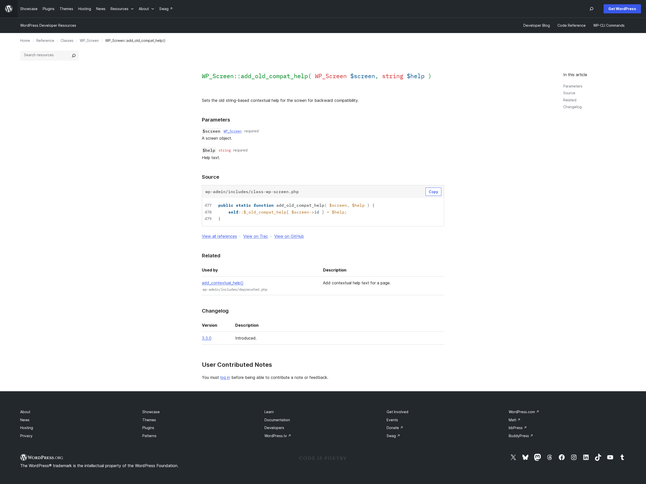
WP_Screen (89, 40)
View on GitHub (289, 236)
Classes (67, 40)
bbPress (518, 428)
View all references (219, 236)
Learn (269, 412)
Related (569, 100)
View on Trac (255, 236)
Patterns (149, 436)
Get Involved (397, 412)
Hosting (26, 428)
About (25, 412)
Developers (274, 428)
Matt (515, 420)
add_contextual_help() (223, 282)
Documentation (277, 420)
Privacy (26, 436)
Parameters (572, 86)
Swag (393, 436)
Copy (433, 192)
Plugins (148, 428)
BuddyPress (521, 436)
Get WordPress (622, 9)
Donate (395, 428)
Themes (149, 420)
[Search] (74, 56)
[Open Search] (591, 9)
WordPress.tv (277, 436)
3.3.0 (206, 338)
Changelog (572, 107)
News (25, 420)
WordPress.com (524, 412)
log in (225, 377)
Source (569, 93)
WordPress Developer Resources (48, 25)
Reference (45, 40)
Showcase (151, 412)
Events (392, 420)
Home (25, 40)
